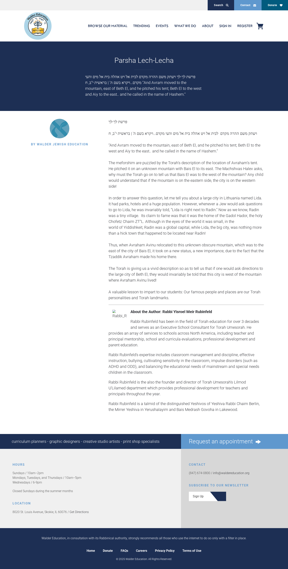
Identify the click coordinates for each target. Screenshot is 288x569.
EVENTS (162, 26)
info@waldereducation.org (231, 473)
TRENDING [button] (141, 26)
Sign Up (198, 496)
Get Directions (79, 512)
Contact (245, 5)
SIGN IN (225, 26)
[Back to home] (38, 25)
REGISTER (245, 26)
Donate (272, 5)
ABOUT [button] (207, 26)
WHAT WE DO (185, 26)
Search (218, 5)
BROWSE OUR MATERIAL (107, 26)
